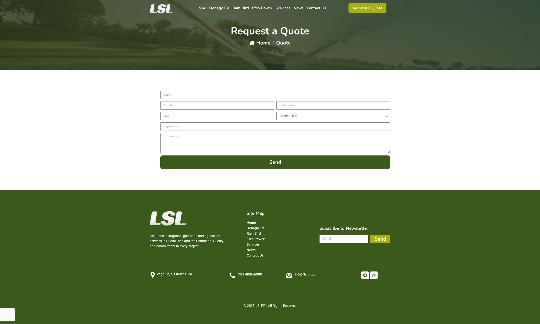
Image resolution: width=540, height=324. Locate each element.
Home (201, 8)
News (299, 8)
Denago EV (219, 8)
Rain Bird (240, 8)
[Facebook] (365, 275)
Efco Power (262, 8)
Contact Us (316, 8)
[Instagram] (374, 275)
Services (282, 8)
